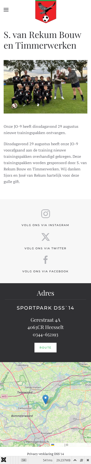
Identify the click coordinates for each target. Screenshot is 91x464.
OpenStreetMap (79, 444)
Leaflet (59, 444)
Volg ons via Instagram (45, 225)
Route (45, 347)
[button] (6, 9)
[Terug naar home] (45, 9)
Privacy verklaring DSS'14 (45, 454)
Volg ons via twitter (45, 248)
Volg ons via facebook (45, 271)
